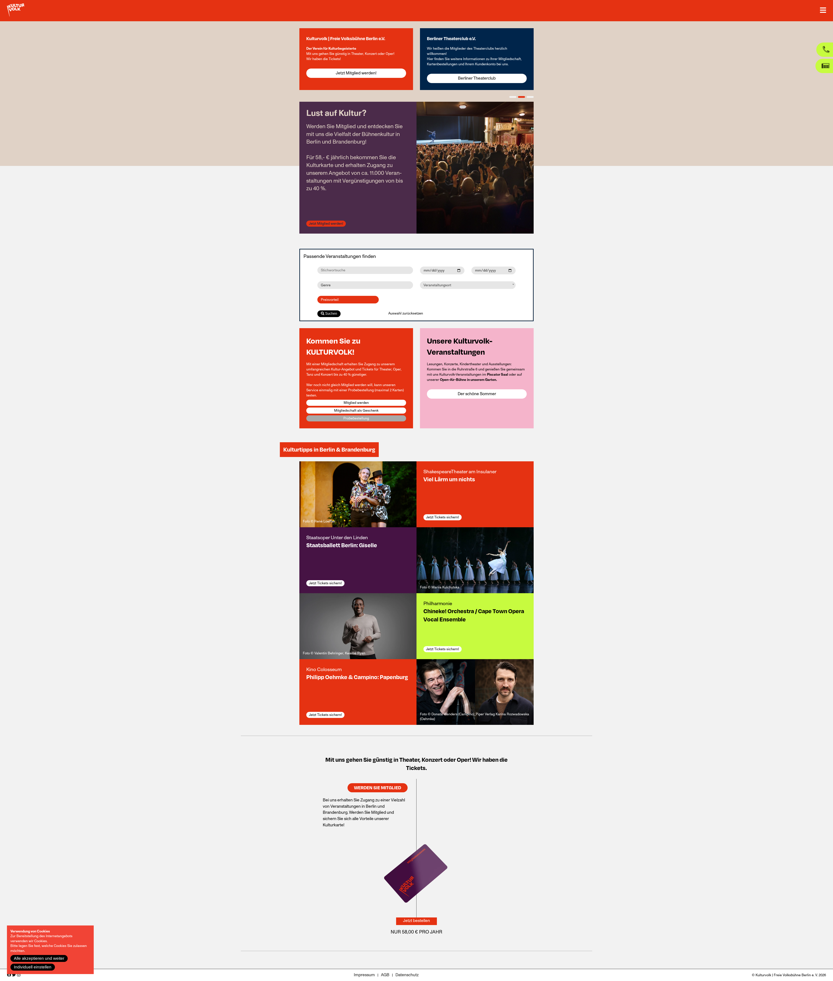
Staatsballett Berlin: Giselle (341, 545)
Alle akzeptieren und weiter (39, 958)
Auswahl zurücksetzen (405, 313)
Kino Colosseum (324, 669)
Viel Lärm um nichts (449, 479)
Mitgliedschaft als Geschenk (356, 410)
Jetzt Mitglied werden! (356, 73)
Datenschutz (407, 975)
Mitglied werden (356, 402)
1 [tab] (512, 97)
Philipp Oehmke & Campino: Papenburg (357, 677)
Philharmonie (437, 603)
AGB (385, 975)
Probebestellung (356, 418)
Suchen (330, 313)
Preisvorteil (330, 299)
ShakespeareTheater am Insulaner (460, 471)
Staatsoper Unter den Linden (337, 537)
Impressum (364, 975)
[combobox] (468, 285)
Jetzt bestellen (416, 921)
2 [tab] (521, 97)
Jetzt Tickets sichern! (442, 517)
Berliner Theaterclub (477, 78)
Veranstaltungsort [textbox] (437, 285)
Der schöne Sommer (477, 394)
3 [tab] (530, 97)
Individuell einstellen (32, 967)
